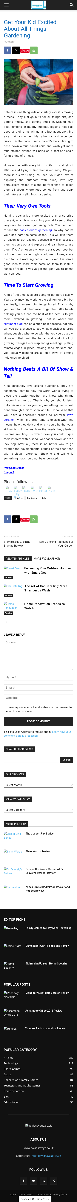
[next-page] (12, 622)
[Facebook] (7, 50)
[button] (6, 5)
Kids (43, 498)
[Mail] (33, 1181)
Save (26, 50)
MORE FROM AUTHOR (47, 558)
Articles (8, 577)
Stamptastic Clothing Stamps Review (17, 543)
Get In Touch (26, 1194)
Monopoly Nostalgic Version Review (47, 992)
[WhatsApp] (34, 50)
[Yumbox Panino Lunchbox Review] (13, 1033)
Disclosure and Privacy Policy (52, 1194)
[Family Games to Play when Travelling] (13, 932)
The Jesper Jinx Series (39, 833)
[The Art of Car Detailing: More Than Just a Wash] (13, 590)
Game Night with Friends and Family (47, 945)
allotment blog (13, 324)
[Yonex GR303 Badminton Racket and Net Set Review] (13, 891)
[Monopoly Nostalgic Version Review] (13, 997)
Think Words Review (37, 851)
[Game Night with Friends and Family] (13, 950)
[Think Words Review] (13, 856)
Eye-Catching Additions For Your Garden (56, 543)
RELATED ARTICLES (17, 558)
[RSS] (43, 1181)
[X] (16, 50)
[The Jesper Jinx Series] (13, 838)
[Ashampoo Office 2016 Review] (13, 1015)
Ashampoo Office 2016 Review (43, 1010)
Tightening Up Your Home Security (46, 963)
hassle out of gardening (36, 230)
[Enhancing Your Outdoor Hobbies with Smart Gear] (13, 572)
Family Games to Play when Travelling (48, 927)
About (13, 1194)
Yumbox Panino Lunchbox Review (45, 1028)
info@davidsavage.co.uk (46, 1156)
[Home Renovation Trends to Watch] (13, 608)
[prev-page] (6, 622)
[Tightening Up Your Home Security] (13, 968)
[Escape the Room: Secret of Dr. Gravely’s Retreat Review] (13, 873)
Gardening (32, 498)
